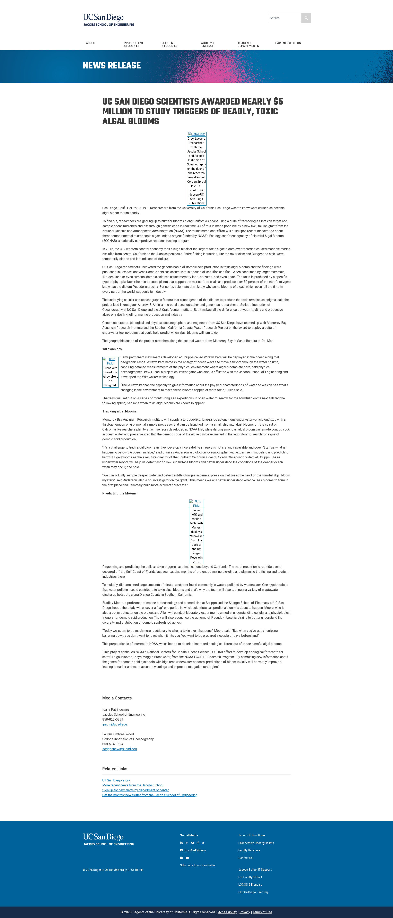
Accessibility (227, 912)
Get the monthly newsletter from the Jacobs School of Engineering (149, 795)
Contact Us (245, 858)
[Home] (108, 20)
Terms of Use (262, 912)
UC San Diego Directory (253, 892)
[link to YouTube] (187, 858)
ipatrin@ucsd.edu (114, 724)
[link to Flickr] (181, 858)
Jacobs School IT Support (255, 869)
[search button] (306, 18)
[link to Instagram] (187, 843)
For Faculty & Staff (250, 877)
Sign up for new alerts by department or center (135, 790)
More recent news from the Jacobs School (132, 785)
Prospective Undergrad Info (256, 843)
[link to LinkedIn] (181, 843)
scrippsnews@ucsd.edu (119, 749)
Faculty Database (249, 850)
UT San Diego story (116, 780)
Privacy (244, 912)
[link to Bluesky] (192, 843)
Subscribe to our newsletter (198, 865)
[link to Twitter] (203, 843)
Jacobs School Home (252, 835)
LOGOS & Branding (250, 884)
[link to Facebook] (198, 843)
